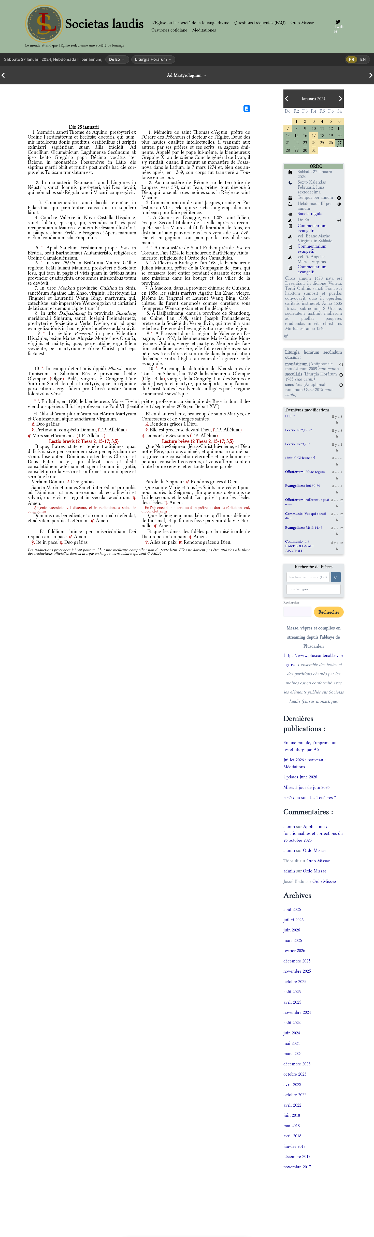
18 (322, 135)
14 (288, 135)
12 (331, 128)
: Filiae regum (305, 471)
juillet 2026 (293, 919)
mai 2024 (291, 1043)
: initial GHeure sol (300, 457)
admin (289, 826)
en (363, 59)
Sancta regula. (310, 213)
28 (288, 150)
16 (305, 135)
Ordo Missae (302, 22)
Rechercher (291, 602)
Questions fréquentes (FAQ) (259, 22)
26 (331, 142)
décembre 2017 (296, 1156)
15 (296, 135)
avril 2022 (292, 1105)
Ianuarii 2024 (313, 98)
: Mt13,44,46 (303, 527)
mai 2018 (291, 1125)
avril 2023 (292, 1084)
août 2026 (292, 909)
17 (314, 135)
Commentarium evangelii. (312, 228)
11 (322, 128)
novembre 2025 (297, 971)
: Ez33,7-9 (297, 444)
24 (314, 142)
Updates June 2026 (300, 776)
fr (351, 59)
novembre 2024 (297, 1012)
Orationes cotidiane (169, 30)
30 (305, 150)
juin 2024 (291, 1032)
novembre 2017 (297, 1166)
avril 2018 (292, 1135)
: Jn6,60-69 (302, 485)
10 (314, 128)
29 (296, 150)
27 (339, 142)
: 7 (290, 416)
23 (305, 142)
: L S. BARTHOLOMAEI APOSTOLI (299, 546)
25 (322, 142)
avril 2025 (292, 1002)
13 (339, 128)
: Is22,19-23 (298, 430)
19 (331, 135)
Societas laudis (104, 23)
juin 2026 (291, 929)
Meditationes (204, 30)
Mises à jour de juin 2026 (306, 787)
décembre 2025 (296, 960)
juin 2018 (291, 1115)
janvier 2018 (294, 1146)
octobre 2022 (294, 1094)
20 (339, 135)
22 (296, 142)
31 (314, 150)
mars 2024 (292, 1053)
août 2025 (292, 991)
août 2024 (292, 1022)
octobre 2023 (294, 1074)
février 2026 (294, 950)
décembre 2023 (296, 1063)
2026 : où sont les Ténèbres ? (309, 797)
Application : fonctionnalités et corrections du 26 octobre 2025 (313, 833)
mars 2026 (292, 940)
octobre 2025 (294, 981)
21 (288, 142)
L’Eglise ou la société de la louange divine (190, 22)
